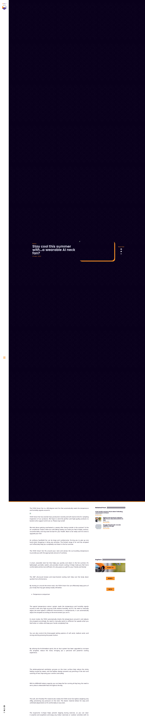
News (34, 244)
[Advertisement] (110, 543)
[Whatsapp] (4, 712)
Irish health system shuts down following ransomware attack (109, 512)
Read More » (98, 515)
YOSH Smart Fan (38, 508)
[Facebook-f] (4, 706)
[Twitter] (4, 710)
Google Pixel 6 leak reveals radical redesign (112, 525)
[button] (121, 249)
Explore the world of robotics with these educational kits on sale (113, 519)
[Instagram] (4, 708)
